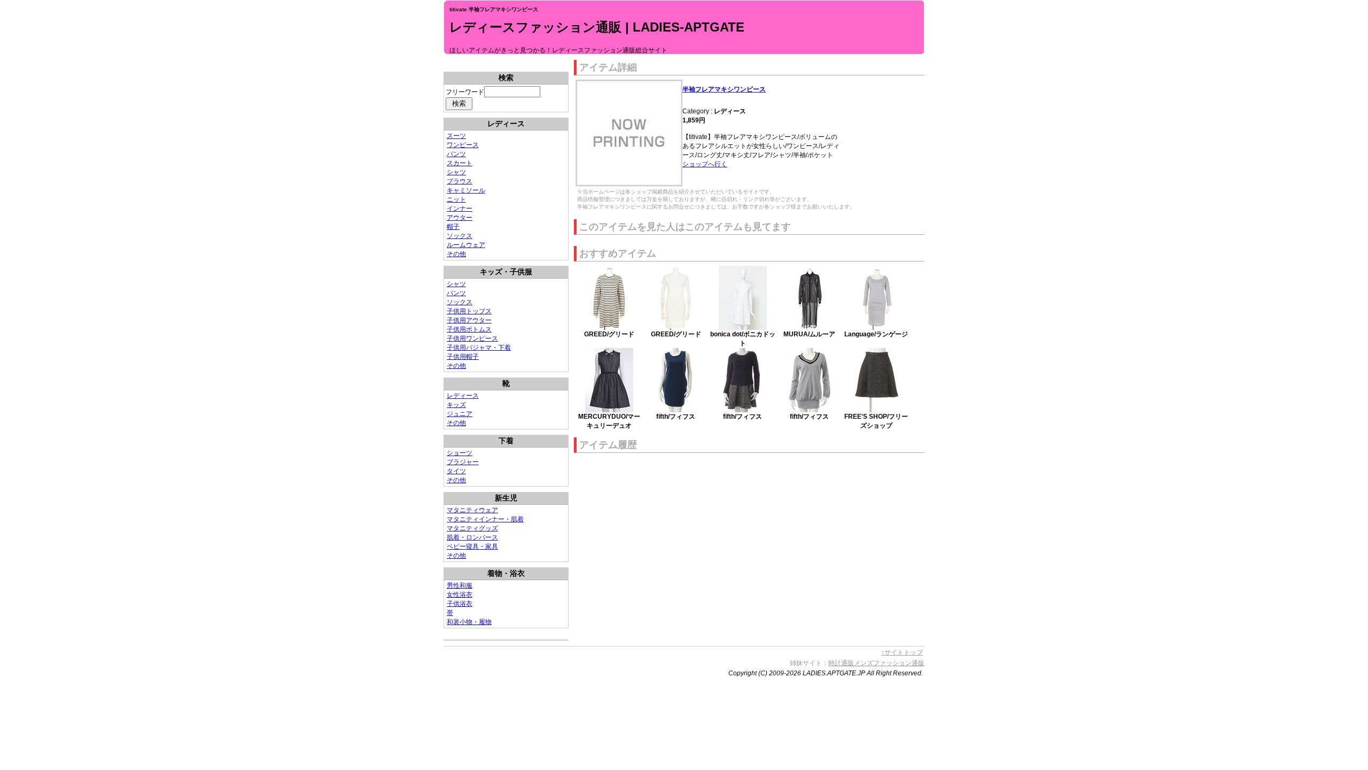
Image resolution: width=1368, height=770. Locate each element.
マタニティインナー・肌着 (485, 519)
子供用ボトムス (469, 329)
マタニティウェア (472, 510)
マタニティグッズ (472, 528)
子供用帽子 (463, 356)
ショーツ (459, 453)
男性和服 (459, 585)
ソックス (459, 236)
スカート (459, 163)
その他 (456, 254)
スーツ (456, 136)
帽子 (453, 226)
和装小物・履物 (469, 622)
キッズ (456, 405)
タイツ (456, 471)
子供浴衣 (459, 603)
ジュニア (459, 414)
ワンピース (463, 145)
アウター (459, 217)
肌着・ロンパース (472, 537)
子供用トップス (469, 311)
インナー (459, 208)
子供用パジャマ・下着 (479, 347)
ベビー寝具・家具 (472, 546)
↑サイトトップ (902, 652)
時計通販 (841, 663)
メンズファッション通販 (889, 663)
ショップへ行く (704, 164)
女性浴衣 (459, 594)
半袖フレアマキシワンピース (724, 89)
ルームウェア (466, 245)
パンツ (456, 154)
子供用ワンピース (472, 338)
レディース (463, 395)
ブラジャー (463, 462)
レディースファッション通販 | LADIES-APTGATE (596, 27)
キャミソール (466, 190)
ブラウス (459, 181)
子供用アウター (469, 320)
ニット (456, 199)
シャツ (456, 172)
